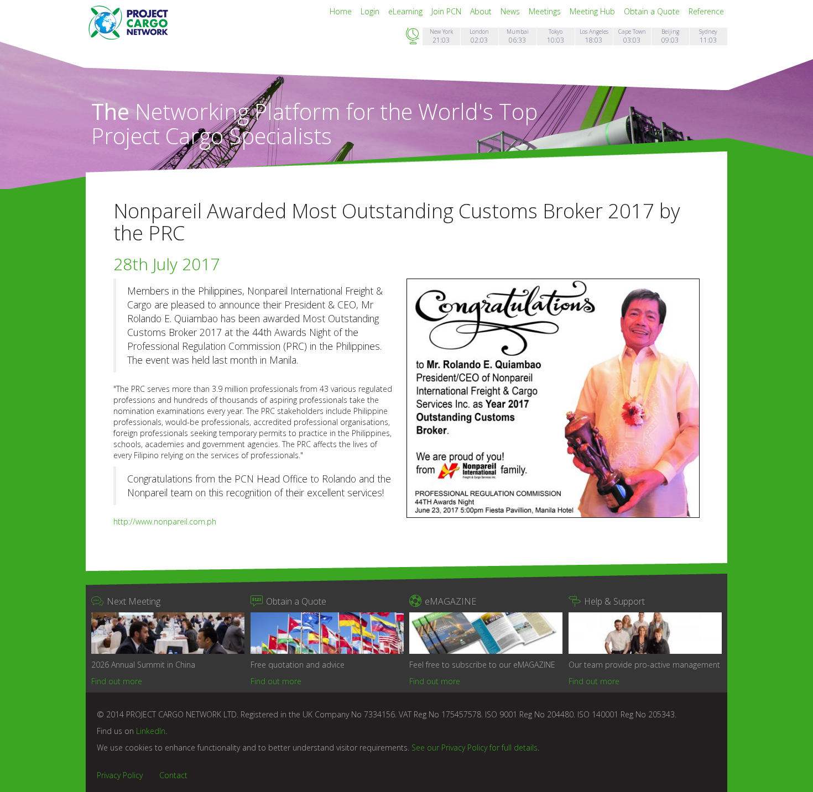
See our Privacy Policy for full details (474, 747)
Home (342, 11)
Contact (173, 775)
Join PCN (447, 11)
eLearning (406, 11)
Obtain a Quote (653, 11)
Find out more (116, 681)
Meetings (546, 11)
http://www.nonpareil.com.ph (164, 521)
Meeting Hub (593, 11)
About (482, 11)
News (511, 11)
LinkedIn (150, 731)
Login (371, 11)
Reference (706, 11)
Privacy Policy (120, 775)
